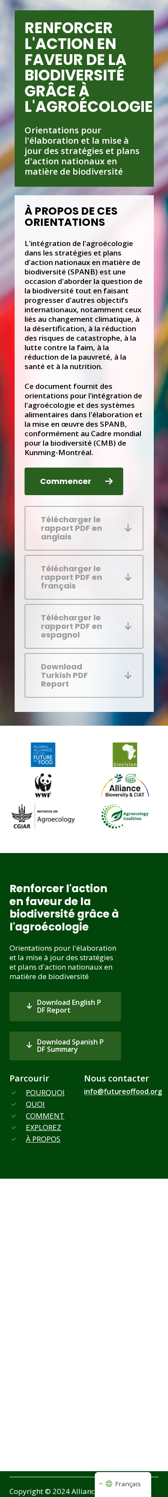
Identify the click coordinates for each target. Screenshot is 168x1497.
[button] (74, 481)
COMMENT (45, 1116)
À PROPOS (43, 1139)
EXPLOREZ (43, 1127)
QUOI (35, 1104)
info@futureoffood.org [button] (123, 1092)
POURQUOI (45, 1092)
